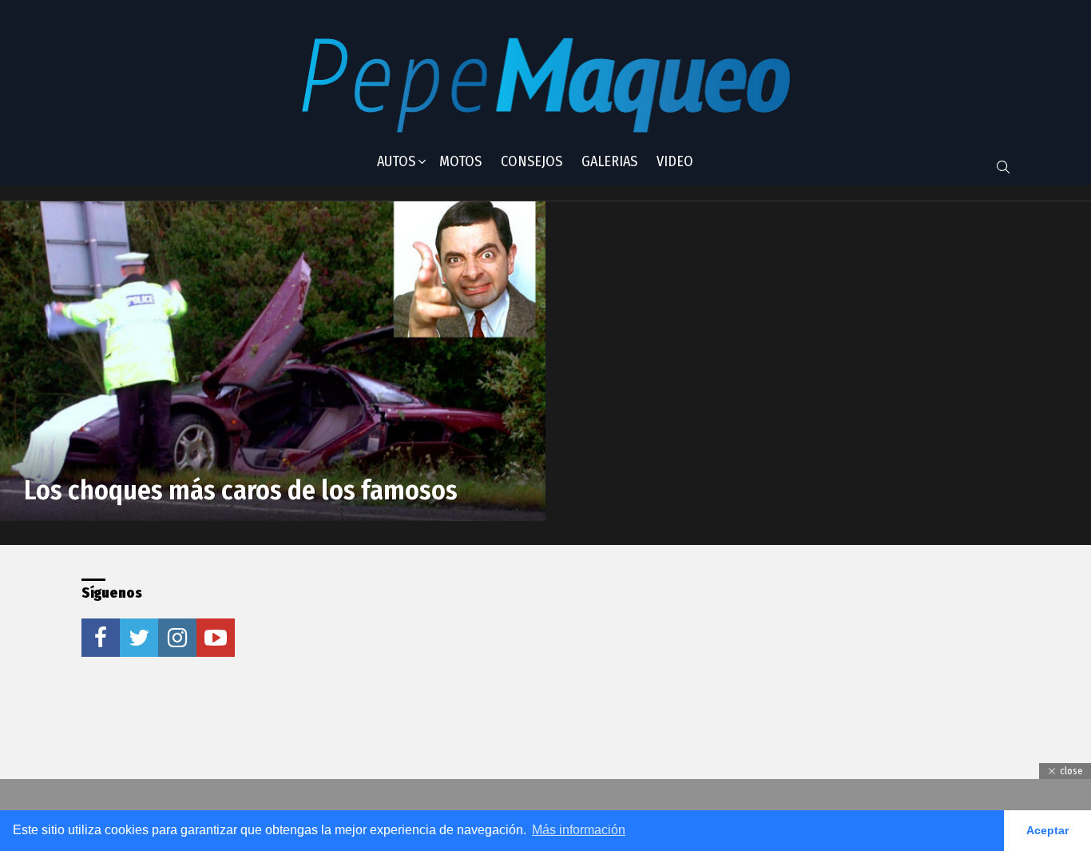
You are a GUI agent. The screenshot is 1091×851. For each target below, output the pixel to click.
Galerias (609, 161)
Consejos (531, 161)
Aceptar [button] (1047, 830)
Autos (396, 161)
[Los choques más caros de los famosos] (273, 361)
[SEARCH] (1003, 167)
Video (675, 161)
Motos (460, 161)
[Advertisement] (516, 678)
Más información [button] (578, 830)
